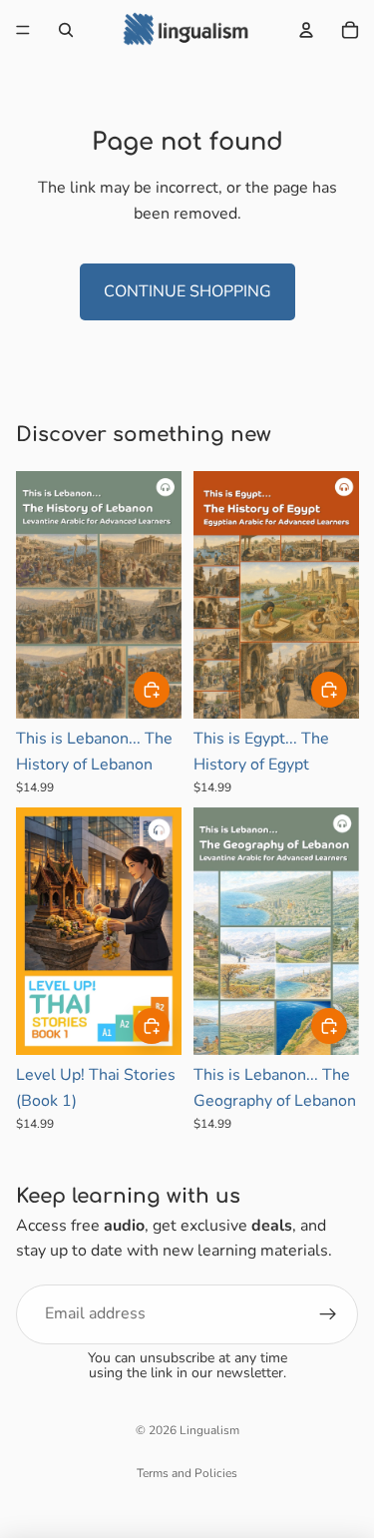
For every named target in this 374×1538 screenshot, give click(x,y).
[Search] (66, 30)
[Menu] (23, 30)
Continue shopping (187, 291)
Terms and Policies (187, 1473)
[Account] (306, 30)
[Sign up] (328, 1314)
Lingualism (209, 1430)
